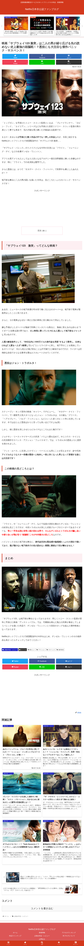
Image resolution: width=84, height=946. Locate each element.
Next (82, 26)
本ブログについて (69, 936)
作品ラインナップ (15, 936)
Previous (2, 26)
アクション (41, 650)
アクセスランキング (69, 932)
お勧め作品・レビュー (10, 650)
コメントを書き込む (42, 908)
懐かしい (32, 650)
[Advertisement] (42, 207)
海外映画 (61, 650)
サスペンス (51, 650)
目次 (40, 230)
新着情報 (42, 932)
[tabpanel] (16, 26)
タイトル (23, 650)
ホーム (15, 932)
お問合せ (42, 939)
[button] (78, 486)
